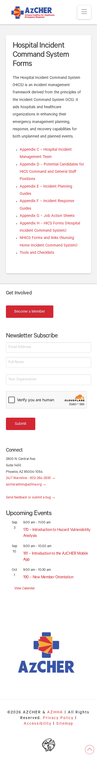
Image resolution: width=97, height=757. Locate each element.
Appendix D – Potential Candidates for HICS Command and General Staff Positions (52, 172)
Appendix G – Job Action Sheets (47, 216)
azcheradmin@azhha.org (26, 485)
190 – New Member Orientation (48, 577)
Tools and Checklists (37, 253)
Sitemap (64, 724)
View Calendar (24, 589)
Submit (20, 424)
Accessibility (37, 724)
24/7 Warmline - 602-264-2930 (31, 478)
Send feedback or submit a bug (31, 498)
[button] (84, 12)
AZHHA (55, 713)
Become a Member (29, 312)
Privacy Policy (58, 718)
